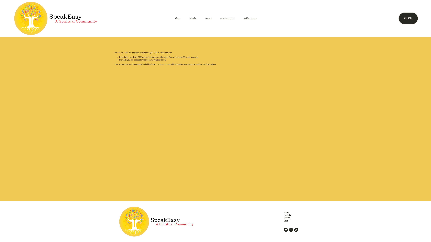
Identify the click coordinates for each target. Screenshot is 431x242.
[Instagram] (296, 230)
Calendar (193, 18)
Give (286, 220)
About (177, 18)
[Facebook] (291, 230)
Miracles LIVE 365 (227, 18)
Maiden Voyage (250, 18)
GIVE (408, 18)
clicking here (149, 64)
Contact (208, 18)
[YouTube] (286, 230)
